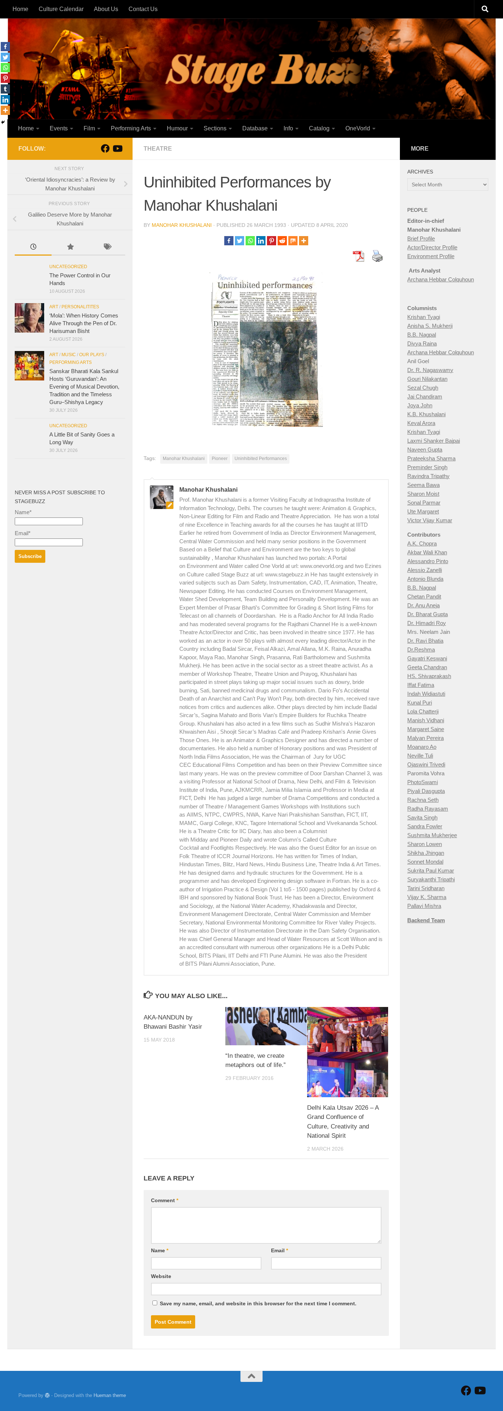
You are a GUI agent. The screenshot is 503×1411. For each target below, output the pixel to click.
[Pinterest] (271, 240)
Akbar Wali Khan (427, 552)
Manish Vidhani (425, 720)
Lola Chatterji (423, 711)
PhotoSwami (422, 782)
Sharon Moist (423, 494)
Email (279, 1250)
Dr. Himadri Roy (426, 623)
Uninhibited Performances (261, 458)
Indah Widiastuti (426, 694)
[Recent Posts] (33, 248)
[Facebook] (228, 240)
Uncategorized (68, 266)
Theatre (158, 148)
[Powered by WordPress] (47, 1395)
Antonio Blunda (425, 579)
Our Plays (91, 354)
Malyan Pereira (425, 738)
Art (53, 306)
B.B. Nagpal (421, 334)
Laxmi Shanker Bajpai (433, 441)
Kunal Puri (419, 702)
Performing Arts (131, 128)
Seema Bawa (423, 485)
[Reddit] (282, 240)
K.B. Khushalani (426, 414)
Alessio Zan (421, 570)
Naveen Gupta (424, 449)
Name (159, 1250)
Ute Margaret (423, 511)
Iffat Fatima (420, 685)
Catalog (319, 128)
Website (161, 1276)
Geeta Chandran (427, 667)
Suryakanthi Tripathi (431, 879)
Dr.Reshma (421, 649)
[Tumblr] (5, 89)
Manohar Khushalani (182, 225)
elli (439, 570)
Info (288, 128)
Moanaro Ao (421, 747)
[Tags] (106, 248)
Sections (215, 128)
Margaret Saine (425, 729)
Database (255, 128)
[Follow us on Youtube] (117, 148)
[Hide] (3, 122)
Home (20, 9)
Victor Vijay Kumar (429, 520)
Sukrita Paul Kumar (430, 870)
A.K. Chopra (422, 543)
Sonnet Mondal (425, 862)
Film (89, 128)
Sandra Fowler (424, 826)
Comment (164, 1200)
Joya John (419, 405)
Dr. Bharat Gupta (427, 614)
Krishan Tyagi (423, 317)
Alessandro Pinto (427, 561)
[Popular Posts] (70, 248)
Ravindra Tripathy (428, 476)
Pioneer (220, 458)
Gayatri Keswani (427, 658)
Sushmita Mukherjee (432, 835)
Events (59, 128)
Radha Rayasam (427, 808)
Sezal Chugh (422, 388)
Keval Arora (421, 423)
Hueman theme (110, 1395)
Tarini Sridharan (425, 888)
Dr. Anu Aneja (423, 605)
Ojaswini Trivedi (426, 764)
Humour (177, 128)
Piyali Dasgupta (426, 791)
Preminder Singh (427, 467)
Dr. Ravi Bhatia (425, 641)
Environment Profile (430, 256)
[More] (303, 240)
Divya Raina (422, 343)
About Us (106, 9)
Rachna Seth (423, 800)
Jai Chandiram (424, 396)
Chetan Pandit (424, 596)
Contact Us (143, 9)
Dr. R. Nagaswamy (430, 370)
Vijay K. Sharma (426, 897)
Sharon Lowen (424, 844)
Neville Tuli (420, 755)
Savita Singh (422, 817)
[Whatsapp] (250, 240)
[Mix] (293, 240)
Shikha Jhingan (425, 853)
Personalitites (80, 306)
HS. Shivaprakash (429, 676)
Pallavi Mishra (424, 906)
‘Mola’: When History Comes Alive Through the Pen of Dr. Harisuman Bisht (83, 323)
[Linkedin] (260, 240)
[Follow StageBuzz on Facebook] (105, 148)
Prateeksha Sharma (431, 458)
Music (68, 354)
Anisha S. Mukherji (430, 326)
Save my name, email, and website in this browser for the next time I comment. (258, 1303)
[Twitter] (239, 240)
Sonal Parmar (423, 502)
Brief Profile (421, 238)
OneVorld (357, 128)
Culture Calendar (61, 9)
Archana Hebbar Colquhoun (440, 279)
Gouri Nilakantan (427, 379)
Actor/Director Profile (432, 247)
